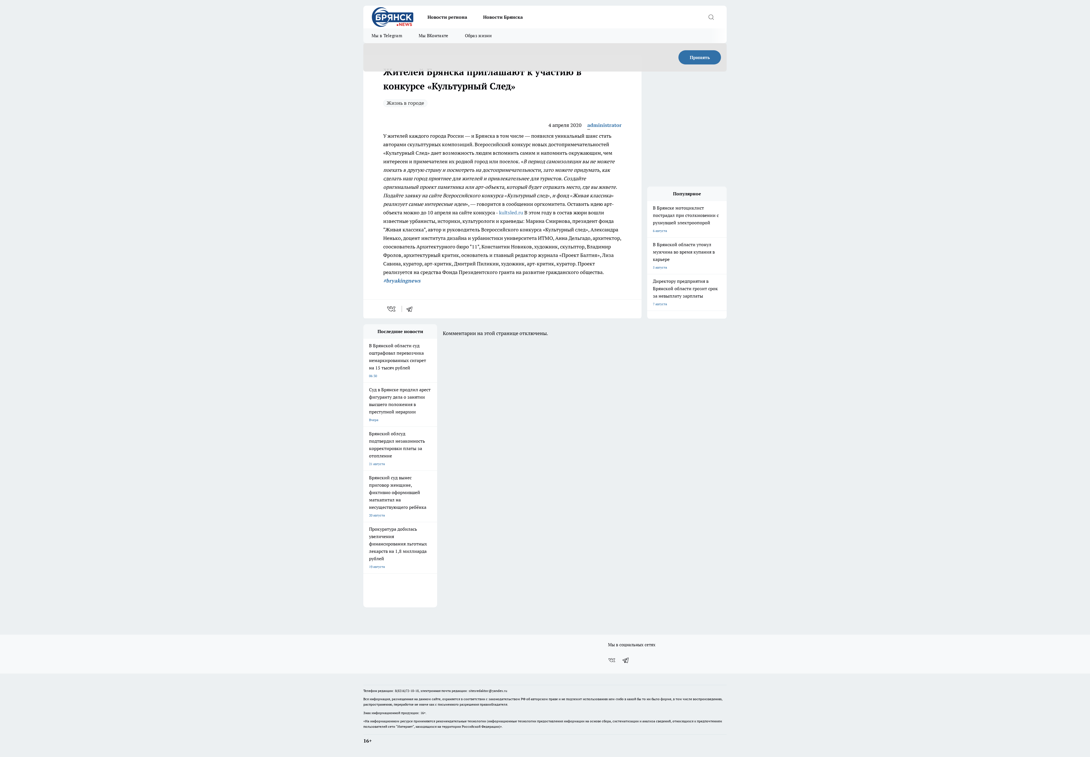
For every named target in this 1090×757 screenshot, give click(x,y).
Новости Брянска (503, 17)
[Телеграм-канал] (626, 660)
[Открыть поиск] (711, 17)
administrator (604, 125)
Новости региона (447, 17)
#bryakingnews (401, 280)
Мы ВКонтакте (433, 35)
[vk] (392, 309)
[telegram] (411, 309)
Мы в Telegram (387, 35)
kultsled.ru (511, 212)
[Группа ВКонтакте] (612, 660)
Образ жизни (478, 35)
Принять (700, 57)
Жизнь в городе (405, 103)
